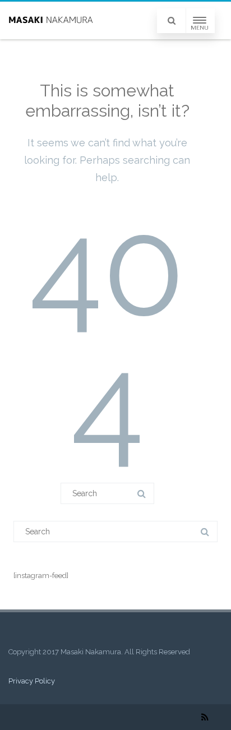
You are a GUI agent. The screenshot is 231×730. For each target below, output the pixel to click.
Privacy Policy (31, 681)
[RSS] (205, 717)
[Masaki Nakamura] (50, 20)
